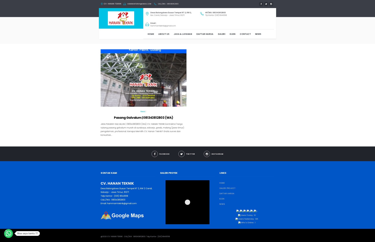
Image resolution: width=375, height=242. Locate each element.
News (258, 34)
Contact (245, 34)
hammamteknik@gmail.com (139, 4)
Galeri (221, 34)
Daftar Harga (204, 34)
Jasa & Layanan (183, 34)
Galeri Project (227, 188)
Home (151, 34)
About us (163, 34)
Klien (232, 34)
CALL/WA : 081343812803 (168, 4)
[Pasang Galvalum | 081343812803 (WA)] (143, 79)
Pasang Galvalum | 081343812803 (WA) (143, 117)
